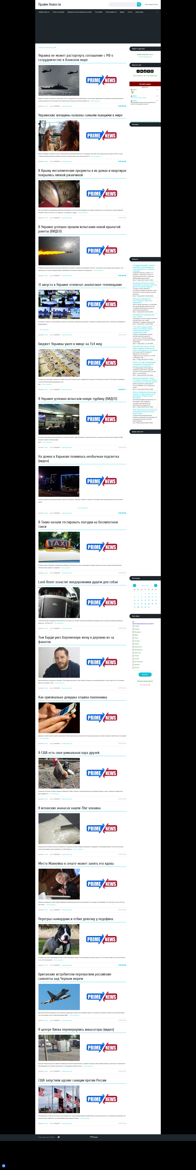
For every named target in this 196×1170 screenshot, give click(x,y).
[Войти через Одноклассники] (152, 71)
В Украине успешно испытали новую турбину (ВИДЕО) (77, 399)
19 (156, 600)
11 (152, 597)
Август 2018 (145, 585)
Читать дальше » (96, 101)
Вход (156, 4)
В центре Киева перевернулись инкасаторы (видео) (76, 1029)
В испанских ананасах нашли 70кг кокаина (69, 808)
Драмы (136, 635)
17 (149, 600)
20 (134, 604)
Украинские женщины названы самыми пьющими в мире (80, 115)
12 (156, 597)
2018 (46, 47)
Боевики (137, 643)
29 (141, 607)
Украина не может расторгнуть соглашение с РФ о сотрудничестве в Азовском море (75, 57)
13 (134, 600)
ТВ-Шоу (137, 655)
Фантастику (138, 652)
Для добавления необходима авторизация (145, 121)
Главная (41, 47)
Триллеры (137, 641)
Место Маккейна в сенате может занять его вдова (76, 863)
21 (138, 604)
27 (134, 607)
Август (51, 47)
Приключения (138, 646)
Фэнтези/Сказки (139, 661)
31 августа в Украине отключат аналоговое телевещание (80, 285)
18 (152, 600)
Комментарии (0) (67, 106)
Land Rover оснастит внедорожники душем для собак (78, 582)
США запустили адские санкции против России (72, 1080)
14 (138, 600)
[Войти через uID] (138, 71)
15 (141, 600)
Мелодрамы (138, 632)
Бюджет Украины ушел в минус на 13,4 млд (70, 344)
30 (145, 607)
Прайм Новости (49, 4)
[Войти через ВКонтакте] (141, 71)
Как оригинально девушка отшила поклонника (72, 697)
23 (145, 604)
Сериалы (137, 626)
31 (149, 607)
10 (149, 597)
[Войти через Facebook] (145, 71)
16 (145, 600)
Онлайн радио (145, 84)
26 (156, 604)
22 (141, 604)
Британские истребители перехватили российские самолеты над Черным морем (74, 976)
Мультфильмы (138, 649)
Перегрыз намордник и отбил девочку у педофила (75, 919)
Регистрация (149, 4)
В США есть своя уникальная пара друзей (68, 753)
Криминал (137, 664)
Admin (46, 106)
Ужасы (136, 638)
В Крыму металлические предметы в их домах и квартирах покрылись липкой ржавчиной (82, 172)
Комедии (137, 629)
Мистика (137, 667)
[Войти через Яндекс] (148, 71)
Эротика (137, 658)
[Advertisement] (97, 29)
